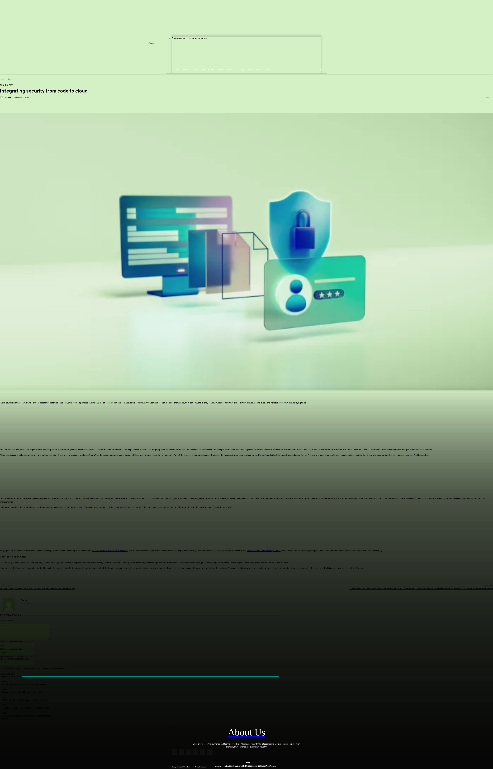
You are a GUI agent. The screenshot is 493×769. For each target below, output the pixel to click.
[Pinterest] (195, 752)
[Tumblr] (202, 752)
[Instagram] (181, 752)
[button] (321, 70)
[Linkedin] (188, 752)
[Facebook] (174, 752)
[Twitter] (209, 752)
